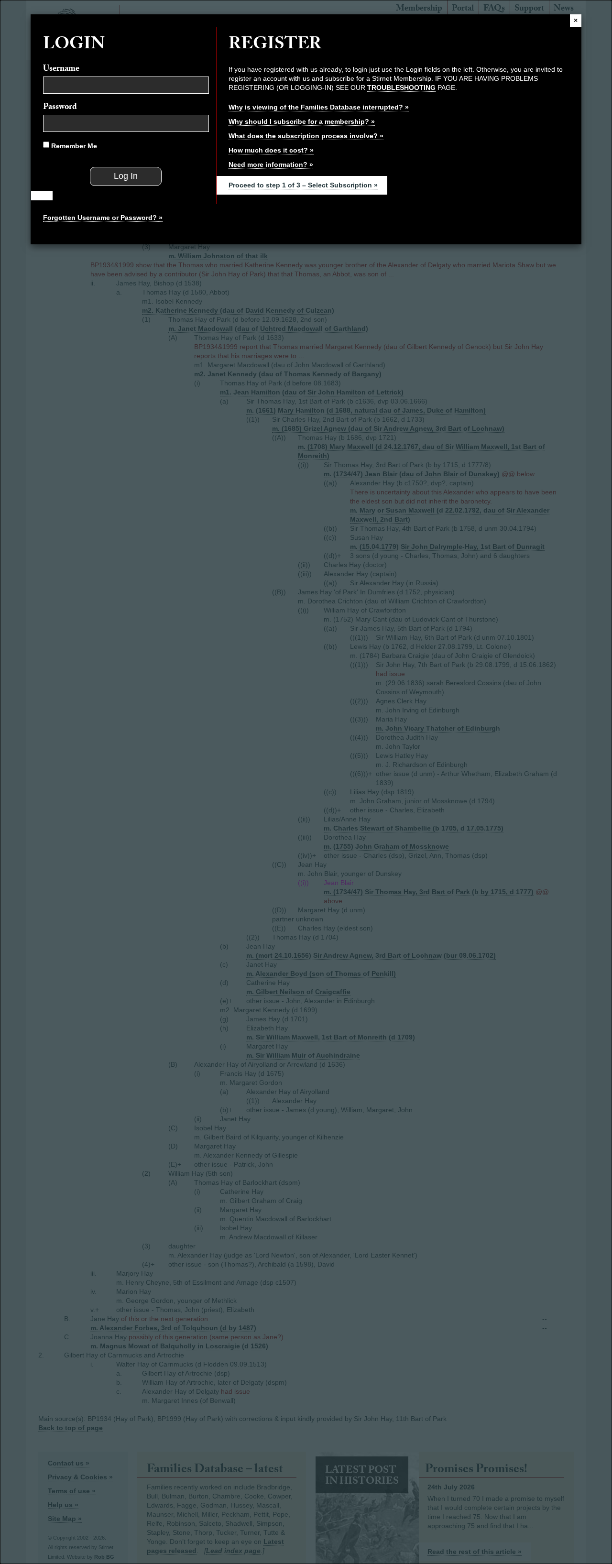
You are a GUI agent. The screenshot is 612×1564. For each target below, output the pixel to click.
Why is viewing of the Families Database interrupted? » (319, 107)
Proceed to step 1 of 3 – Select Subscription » (303, 185)
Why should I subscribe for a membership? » (302, 121)
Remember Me (73, 146)
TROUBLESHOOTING (401, 87)
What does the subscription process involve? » (306, 136)
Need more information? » (271, 164)
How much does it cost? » (271, 150)
